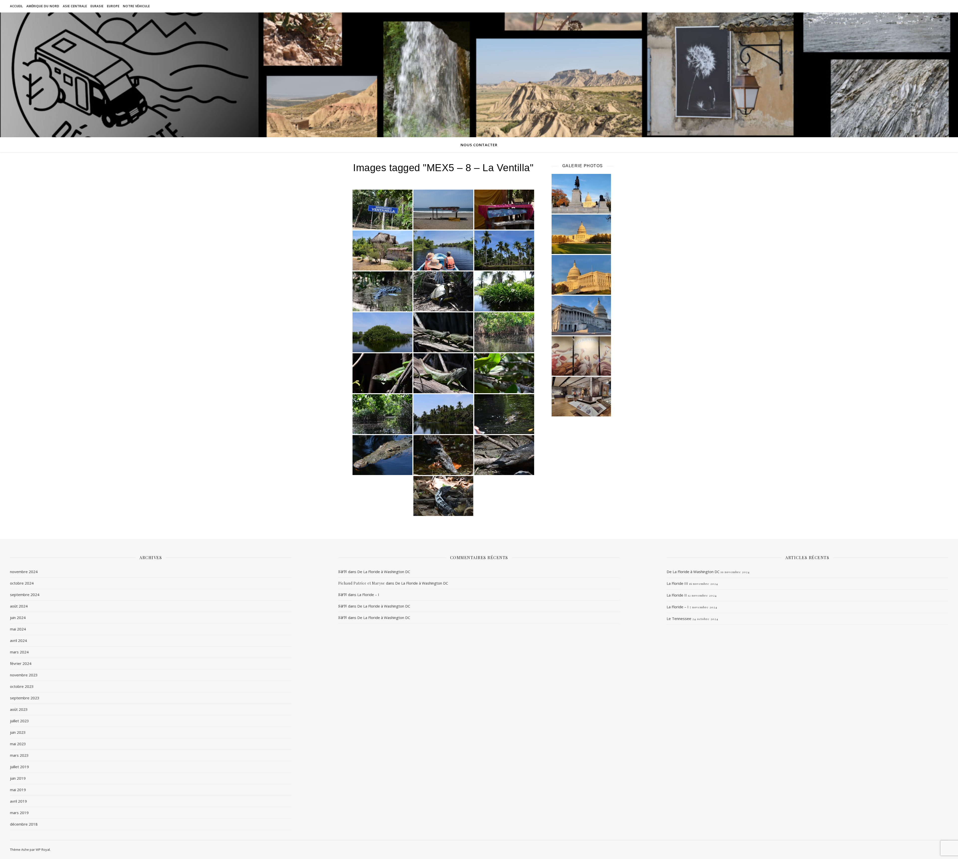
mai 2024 (18, 628)
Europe (113, 6)
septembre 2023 (24, 697)
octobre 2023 (22, 686)
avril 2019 (18, 801)
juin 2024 (18, 617)
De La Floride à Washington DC (383, 571)
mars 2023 (19, 755)
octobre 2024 (22, 583)
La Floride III (677, 583)
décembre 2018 (24, 824)
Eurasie (97, 6)
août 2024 (19, 606)
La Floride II (677, 595)
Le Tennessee (679, 618)
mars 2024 (19, 651)
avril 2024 (18, 640)
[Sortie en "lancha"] (443, 250)
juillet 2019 (19, 766)
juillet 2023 (19, 720)
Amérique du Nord (42, 6)
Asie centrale (75, 6)
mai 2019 (18, 789)
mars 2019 (19, 812)
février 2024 (20, 663)
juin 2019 (18, 778)
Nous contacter (479, 144)
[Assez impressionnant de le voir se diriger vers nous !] (382, 455)
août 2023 (19, 709)
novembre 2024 (24, 571)
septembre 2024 (24, 594)
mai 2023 (18, 743)
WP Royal (43, 849)
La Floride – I (368, 594)
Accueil (16, 6)
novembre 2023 (24, 674)
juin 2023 (18, 732)
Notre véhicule (136, 6)
